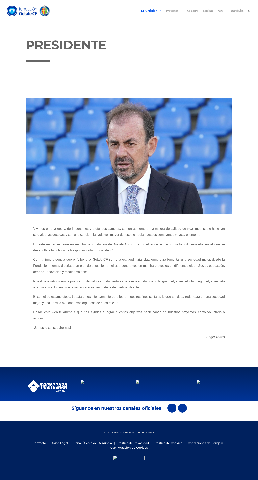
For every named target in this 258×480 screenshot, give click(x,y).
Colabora (192, 12)
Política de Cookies (168, 443)
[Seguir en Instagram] (182, 408)
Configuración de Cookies (129, 447)
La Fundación (149, 12)
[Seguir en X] (171, 408)
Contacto (39, 443)
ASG (220, 12)
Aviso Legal (60, 443)
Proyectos (172, 12)
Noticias (208, 12)
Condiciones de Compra (205, 443)
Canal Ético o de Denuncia (93, 443)
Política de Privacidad (133, 443)
